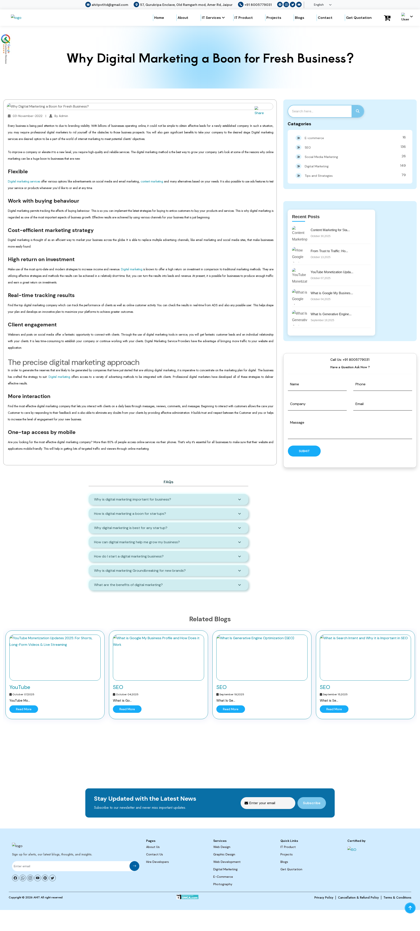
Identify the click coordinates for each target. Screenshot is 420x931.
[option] (55, 674)
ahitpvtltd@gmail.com (110, 5)
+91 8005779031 (258, 5)
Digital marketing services (24, 181)
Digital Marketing (355, 165)
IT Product (243, 17)
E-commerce (355, 137)
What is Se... (225, 700)
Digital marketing (131, 269)
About (183, 17)
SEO (355, 146)
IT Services (211, 17)
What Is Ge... (122, 700)
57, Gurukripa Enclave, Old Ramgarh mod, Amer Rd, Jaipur (186, 5)
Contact (325, 17)
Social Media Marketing (355, 156)
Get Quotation (359, 17)
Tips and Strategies (355, 175)
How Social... (329, 700)
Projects (273, 17)
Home (159, 17)
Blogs (299, 17)
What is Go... (18, 700)
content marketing (152, 181)
